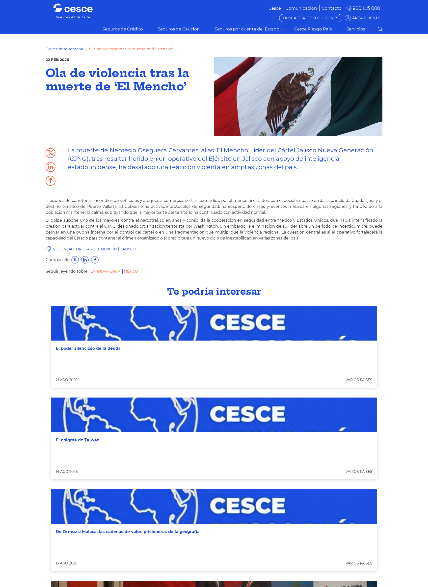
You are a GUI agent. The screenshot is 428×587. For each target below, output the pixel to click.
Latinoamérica (106, 271)
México (131, 271)
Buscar (379, 29)
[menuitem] (301, 8)
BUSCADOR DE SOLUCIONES (310, 18)
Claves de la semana (64, 49)
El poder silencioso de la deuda (88, 348)
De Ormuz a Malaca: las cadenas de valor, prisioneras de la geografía (128, 531)
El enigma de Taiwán (78, 440)
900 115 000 (366, 8)
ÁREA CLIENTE (366, 18)
